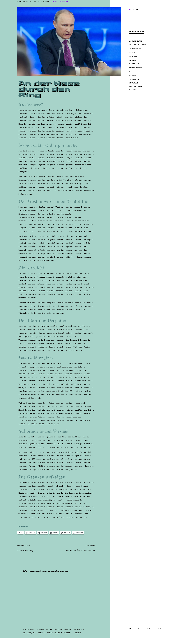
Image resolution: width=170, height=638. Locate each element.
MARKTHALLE (134, 64)
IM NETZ (132, 60)
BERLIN (132, 53)
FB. (149, 628)
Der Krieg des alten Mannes (80, 550)
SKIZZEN (132, 75)
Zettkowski (24, 2)
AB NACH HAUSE (135, 41)
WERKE (131, 72)
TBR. (159, 628)
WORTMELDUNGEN (135, 68)
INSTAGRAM (133, 83)
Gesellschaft (60, 2)
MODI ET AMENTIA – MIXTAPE (137, 88)
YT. (140, 628)
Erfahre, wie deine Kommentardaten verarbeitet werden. (53, 633)
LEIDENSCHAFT (135, 49)
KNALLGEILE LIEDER (137, 45)
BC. (131, 629)
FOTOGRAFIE (134, 79)
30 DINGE (133, 56)
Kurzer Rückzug (25, 551)
